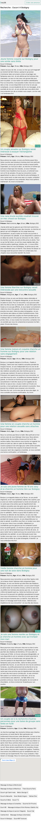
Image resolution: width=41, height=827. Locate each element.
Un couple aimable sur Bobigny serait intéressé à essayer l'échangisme (18, 150)
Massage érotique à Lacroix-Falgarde (13, 811)
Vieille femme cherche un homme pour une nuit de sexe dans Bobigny (18, 569)
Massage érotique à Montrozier (11, 785)
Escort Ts (15, 800)
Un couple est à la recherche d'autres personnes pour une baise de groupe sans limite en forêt (20, 721)
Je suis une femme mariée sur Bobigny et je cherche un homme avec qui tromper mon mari (19, 636)
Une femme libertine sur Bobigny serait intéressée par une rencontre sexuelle (18, 288)
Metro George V (22, 792)
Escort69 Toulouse (20, 818)
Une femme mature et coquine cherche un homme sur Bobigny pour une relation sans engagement (20, 351)
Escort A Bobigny (6, 818)
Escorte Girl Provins (29, 804)
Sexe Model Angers (20, 796)
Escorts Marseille (6, 796)
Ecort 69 (3, 807)
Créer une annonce (33, 3)
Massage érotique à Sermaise (20, 815)
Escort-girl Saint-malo (8, 792)
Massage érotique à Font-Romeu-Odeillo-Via (23, 807)
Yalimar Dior (33, 796)
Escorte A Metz (6, 800)
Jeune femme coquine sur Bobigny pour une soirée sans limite (19, 60)
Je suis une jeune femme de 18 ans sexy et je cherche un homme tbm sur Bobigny (20, 487)
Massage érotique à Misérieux (11, 789)
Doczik (3, 2)
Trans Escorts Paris (29, 789)
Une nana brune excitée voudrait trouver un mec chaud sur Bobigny (19, 217)
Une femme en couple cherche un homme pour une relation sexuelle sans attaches (20, 425)
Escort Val (30, 811)
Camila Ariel (5, 815)
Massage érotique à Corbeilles (11, 804)
